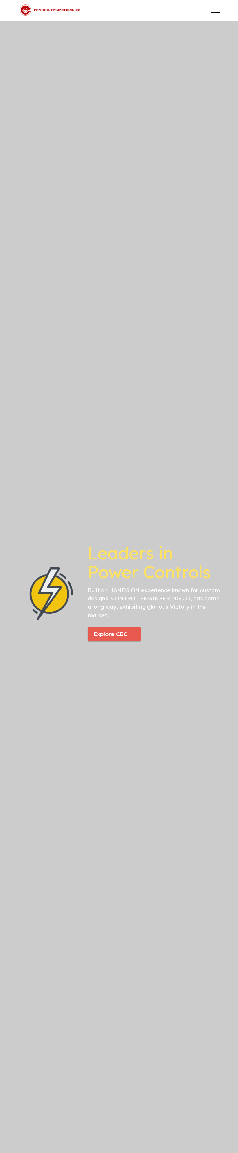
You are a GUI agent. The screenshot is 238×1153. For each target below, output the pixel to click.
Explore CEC (110, 634)
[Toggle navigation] (215, 10)
